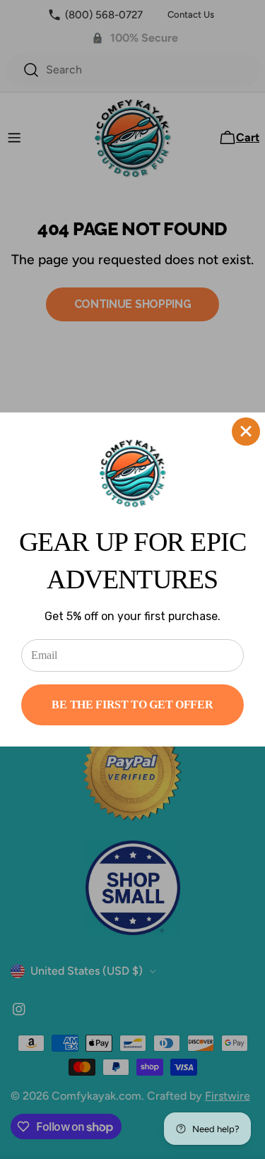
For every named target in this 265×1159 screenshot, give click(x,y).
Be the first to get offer (132, 705)
